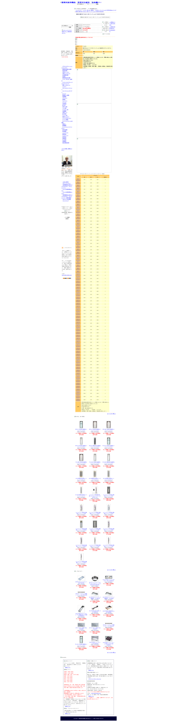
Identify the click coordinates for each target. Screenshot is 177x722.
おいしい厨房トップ (63, 6)
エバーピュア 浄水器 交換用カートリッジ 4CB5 (108, 529)
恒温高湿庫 (64, 70)
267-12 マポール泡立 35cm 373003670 (95, 628)
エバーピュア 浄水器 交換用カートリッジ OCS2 (108, 513)
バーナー (64, 86)
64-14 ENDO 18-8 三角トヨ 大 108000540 (95, 611)
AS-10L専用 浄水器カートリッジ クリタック (108, 479)
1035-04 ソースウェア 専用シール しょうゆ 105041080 (81, 594)
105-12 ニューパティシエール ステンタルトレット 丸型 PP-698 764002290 (95, 583)
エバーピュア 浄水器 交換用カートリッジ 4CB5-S (81, 546)
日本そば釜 (64, 106)
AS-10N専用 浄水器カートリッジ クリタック (81, 479)
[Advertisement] (67, 287)
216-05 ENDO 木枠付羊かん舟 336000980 (108, 612)
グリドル (64, 102)
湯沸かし (64, 124)
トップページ (79, 10)
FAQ (104, 6)
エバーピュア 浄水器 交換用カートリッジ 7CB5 (108, 546)
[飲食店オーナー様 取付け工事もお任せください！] (67, 43)
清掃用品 (64, 138)
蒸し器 (63, 105)
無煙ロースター (65, 116)
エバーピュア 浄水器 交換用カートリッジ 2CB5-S (95, 513)
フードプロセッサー (66, 118)
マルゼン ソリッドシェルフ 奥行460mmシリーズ (105, 10)
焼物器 (63, 99)
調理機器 (64, 125)
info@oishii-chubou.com (67, 275)
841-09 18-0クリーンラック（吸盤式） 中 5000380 (108, 598)
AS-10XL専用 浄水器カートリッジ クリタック (81, 495)
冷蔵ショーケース (66, 73)
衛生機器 (64, 131)
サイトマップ (66, 200)
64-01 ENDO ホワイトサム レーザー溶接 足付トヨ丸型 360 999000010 (81, 615)
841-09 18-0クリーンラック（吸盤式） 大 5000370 (95, 598)
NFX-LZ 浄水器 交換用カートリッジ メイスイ (95, 430)
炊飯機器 (64, 96)
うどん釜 (64, 108)
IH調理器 (64, 103)
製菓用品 (64, 134)
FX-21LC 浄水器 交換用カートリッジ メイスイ (109, 446)
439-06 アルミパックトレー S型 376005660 (81, 582)
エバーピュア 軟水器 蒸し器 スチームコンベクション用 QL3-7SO (95, 496)
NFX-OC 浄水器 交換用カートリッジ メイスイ (81, 446)
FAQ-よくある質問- (67, 199)
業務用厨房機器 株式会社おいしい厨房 (87, 718)
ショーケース (65, 132)
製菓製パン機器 (65, 95)
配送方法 (79, 6)
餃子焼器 (64, 113)
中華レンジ (64, 112)
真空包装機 (64, 129)
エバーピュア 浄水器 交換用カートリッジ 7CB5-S (81, 562)
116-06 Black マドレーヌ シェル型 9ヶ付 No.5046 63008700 (108, 644)
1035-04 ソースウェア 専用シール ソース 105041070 (108, 625)
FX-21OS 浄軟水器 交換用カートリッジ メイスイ (109, 463)
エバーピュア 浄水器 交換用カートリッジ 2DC (108, 495)
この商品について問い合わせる (112, 24)
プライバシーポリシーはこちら (94, 678)
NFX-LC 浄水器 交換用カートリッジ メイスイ (81, 430)
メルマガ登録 (92, 6)
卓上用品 (64, 139)
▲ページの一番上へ (111, 413)
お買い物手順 (89, 2)
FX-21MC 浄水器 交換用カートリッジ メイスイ (81, 463)
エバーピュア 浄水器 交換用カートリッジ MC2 (95, 546)
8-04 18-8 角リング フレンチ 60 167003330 (95, 643)
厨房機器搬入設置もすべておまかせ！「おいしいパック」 (66, 186)
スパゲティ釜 (65, 109)
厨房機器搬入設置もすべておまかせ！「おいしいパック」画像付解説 (66, 196)
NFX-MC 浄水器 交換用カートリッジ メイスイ (109, 430)
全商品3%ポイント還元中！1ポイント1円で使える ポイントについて (67, 17)
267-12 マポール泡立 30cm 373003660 (81, 628)
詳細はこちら (67, 667)
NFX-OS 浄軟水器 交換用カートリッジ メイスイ (95, 446)
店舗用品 (64, 141)
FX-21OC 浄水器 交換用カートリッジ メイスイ (95, 463)
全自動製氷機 (65, 75)
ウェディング (65, 135)
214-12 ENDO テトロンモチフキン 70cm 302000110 (108, 580)
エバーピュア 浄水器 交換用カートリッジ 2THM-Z (81, 529)
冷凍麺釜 (64, 111)
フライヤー (64, 98)
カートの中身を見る (111, 6)
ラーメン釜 (64, 115)
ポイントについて (81, 2)
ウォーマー (64, 100)
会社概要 (69, 6)
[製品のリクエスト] (67, 60)
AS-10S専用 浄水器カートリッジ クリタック (95, 479)
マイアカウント (85, 6)
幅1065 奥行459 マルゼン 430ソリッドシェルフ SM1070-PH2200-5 (90, 11)
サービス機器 (65, 119)
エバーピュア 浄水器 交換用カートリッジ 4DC (95, 529)
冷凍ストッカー (65, 72)
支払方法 (74, 6)
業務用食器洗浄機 (66, 77)
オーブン (64, 93)
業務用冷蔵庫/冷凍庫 (66, 69)
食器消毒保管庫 (65, 142)
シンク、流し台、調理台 (88, 10)
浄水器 (63, 76)
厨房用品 (64, 137)
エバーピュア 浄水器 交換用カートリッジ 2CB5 (81, 513)
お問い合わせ (99, 6)
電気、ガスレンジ (66, 85)
